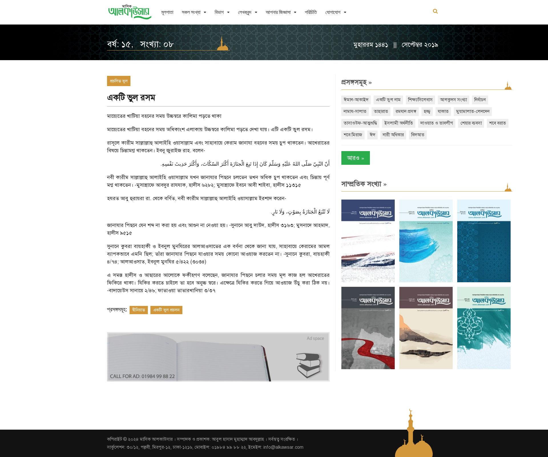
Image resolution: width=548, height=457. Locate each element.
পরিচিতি (311, 12)
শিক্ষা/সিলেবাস (420, 100)
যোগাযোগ (333, 12)
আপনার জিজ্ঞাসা (278, 12)
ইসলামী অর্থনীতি (398, 123)
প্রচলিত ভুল (119, 81)
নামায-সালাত (355, 111)
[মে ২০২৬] (368, 367)
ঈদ (372, 135)
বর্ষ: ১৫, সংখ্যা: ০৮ (140, 44)
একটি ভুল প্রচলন (166, 309)
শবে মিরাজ (353, 135)
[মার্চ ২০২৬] (484, 367)
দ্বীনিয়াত (138, 309)
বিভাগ (219, 12)
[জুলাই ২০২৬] (426, 281)
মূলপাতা (167, 12)
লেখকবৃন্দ (244, 12)
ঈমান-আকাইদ (356, 100)
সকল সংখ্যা (191, 12)
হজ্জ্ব (427, 111)
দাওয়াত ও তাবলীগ (436, 123)
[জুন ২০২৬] (484, 281)
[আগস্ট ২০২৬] (368, 281)
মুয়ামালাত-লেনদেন (472, 111)
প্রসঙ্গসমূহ (356, 82)
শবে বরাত (497, 123)
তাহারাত (381, 111)
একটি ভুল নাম (388, 100)
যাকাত (443, 111)
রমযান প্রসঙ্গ (406, 111)
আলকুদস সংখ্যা (453, 100)
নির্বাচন (480, 100)
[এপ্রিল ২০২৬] (426, 367)
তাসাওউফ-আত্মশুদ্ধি (360, 123)
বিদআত (417, 135)
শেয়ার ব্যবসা (471, 123)
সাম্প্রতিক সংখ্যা (364, 184)
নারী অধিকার (393, 135)
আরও (355, 158)
